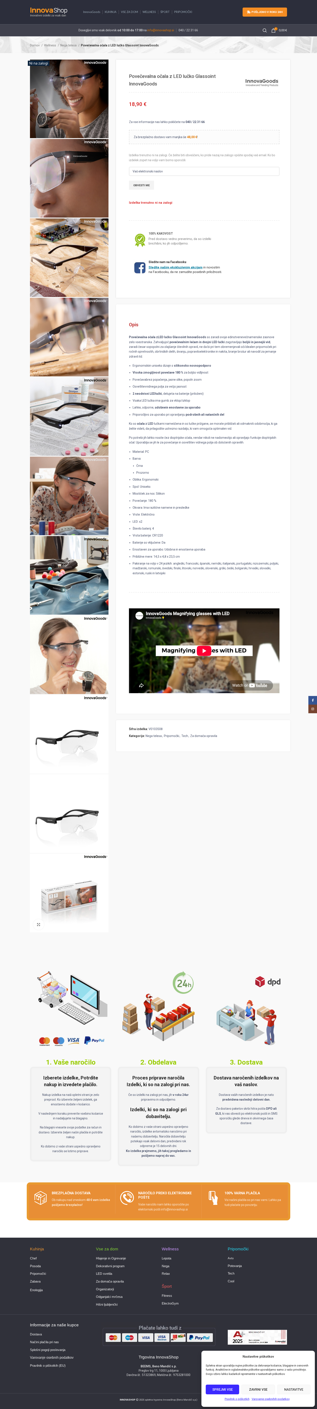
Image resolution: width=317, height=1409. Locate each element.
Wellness (50, 45)
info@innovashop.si (160, 30)
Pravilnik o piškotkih (237, 1399)
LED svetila (104, 1273)
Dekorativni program (110, 1266)
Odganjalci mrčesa (109, 1297)
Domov (35, 45)
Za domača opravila (203, 736)
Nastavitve (293, 1390)
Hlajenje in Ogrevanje (111, 1258)
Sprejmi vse (222, 1390)
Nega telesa (68, 45)
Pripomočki (171, 736)
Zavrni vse (258, 1390)
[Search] (265, 30)
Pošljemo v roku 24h (267, 12)
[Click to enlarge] (38, 924)
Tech (184, 736)
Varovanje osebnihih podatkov (271, 1399)
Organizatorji (105, 1289)
